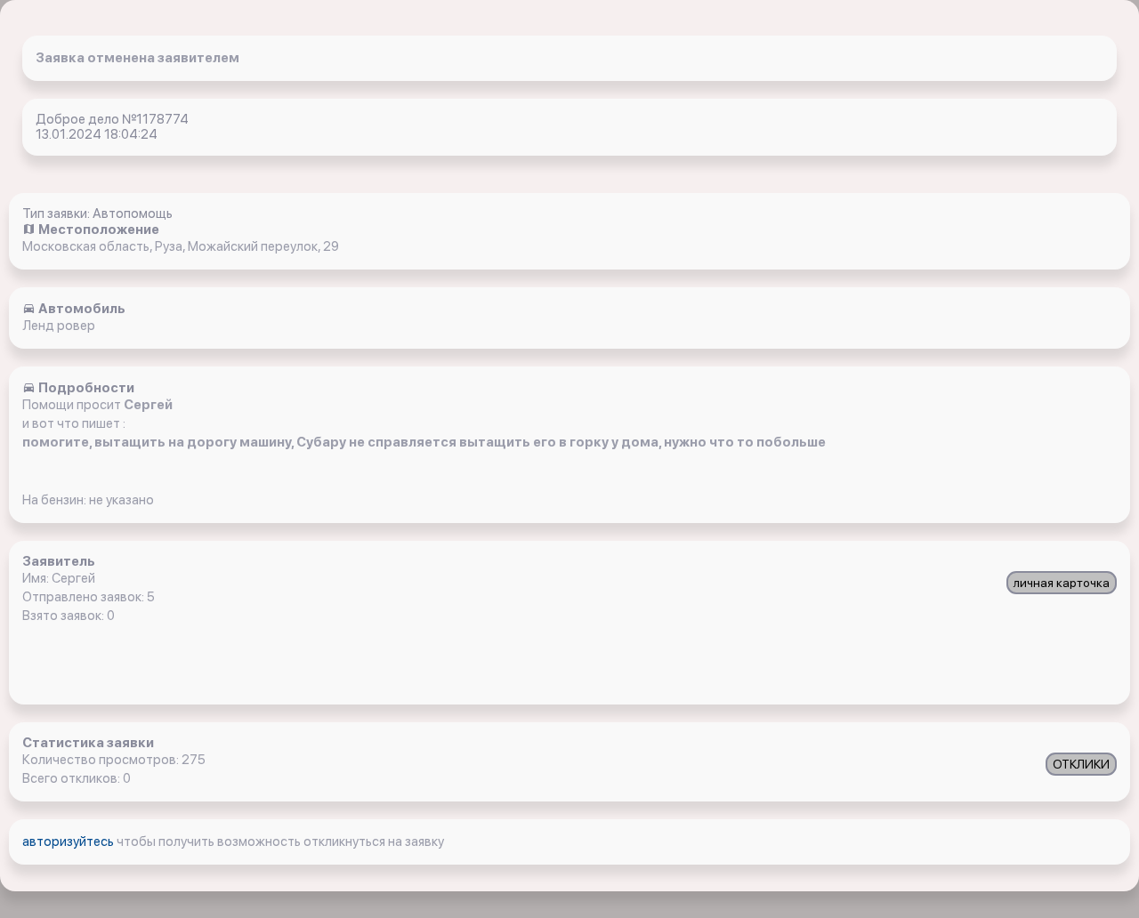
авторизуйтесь (69, 841)
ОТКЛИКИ (1081, 764)
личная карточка (1062, 583)
